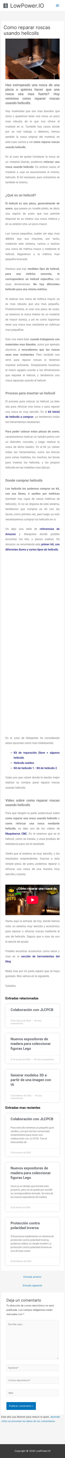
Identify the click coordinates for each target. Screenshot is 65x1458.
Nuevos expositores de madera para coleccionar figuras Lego (31, 1044)
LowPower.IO (27, 5)
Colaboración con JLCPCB (32, 1010)
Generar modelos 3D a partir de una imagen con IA (31, 1080)
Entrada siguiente (32, 1285)
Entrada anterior (32, 1276)
